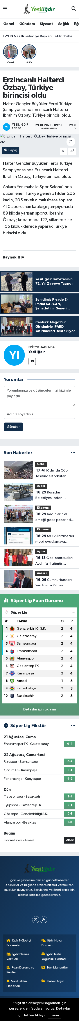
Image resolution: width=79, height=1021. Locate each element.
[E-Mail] (32, 361)
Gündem (27, 24)
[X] (35, 919)
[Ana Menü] (5, 9)
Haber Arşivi (55, 981)
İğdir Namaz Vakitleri (18, 956)
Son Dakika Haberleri (17, 983)
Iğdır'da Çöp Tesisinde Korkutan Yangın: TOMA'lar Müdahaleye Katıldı (51, 473)
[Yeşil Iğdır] (14, 355)
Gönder (13, 427)
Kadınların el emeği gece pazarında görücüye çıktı (54, 517)
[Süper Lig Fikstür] (73, 726)
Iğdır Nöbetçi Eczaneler (19, 943)
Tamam (54, 1015)
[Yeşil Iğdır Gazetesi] (39, 9)
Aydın (41, 485)
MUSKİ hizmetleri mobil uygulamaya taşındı (55, 539)
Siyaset (46, 24)
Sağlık (63, 24)
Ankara (42, 573)
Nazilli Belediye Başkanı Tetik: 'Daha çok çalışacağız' (39, 36)
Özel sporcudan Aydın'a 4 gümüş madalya (54, 561)
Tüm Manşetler (57, 967)
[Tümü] (73, 453)
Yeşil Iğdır (37, 352)
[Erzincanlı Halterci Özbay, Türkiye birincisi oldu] (39, 139)
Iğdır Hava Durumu (51, 943)
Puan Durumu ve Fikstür (21, 970)
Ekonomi (43, 507)
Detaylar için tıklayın (39, 709)
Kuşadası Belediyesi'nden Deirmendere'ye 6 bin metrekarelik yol (53, 495)
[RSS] (43, 919)
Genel (8, 24)
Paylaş (13, 150)
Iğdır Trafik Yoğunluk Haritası (53, 956)
